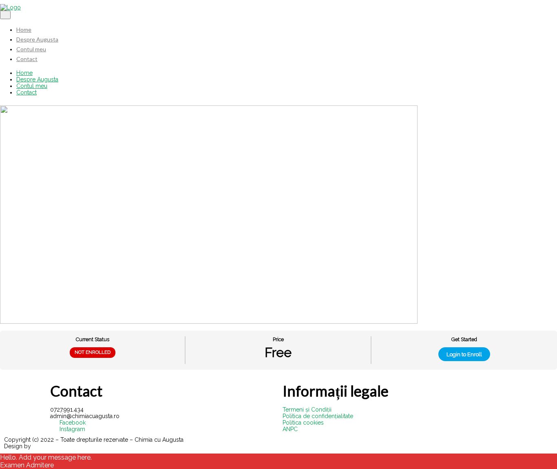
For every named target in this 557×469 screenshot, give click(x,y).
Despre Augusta (37, 39)
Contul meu (31, 49)
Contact (27, 58)
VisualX (42, 446)
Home (23, 29)
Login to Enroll (464, 354)
